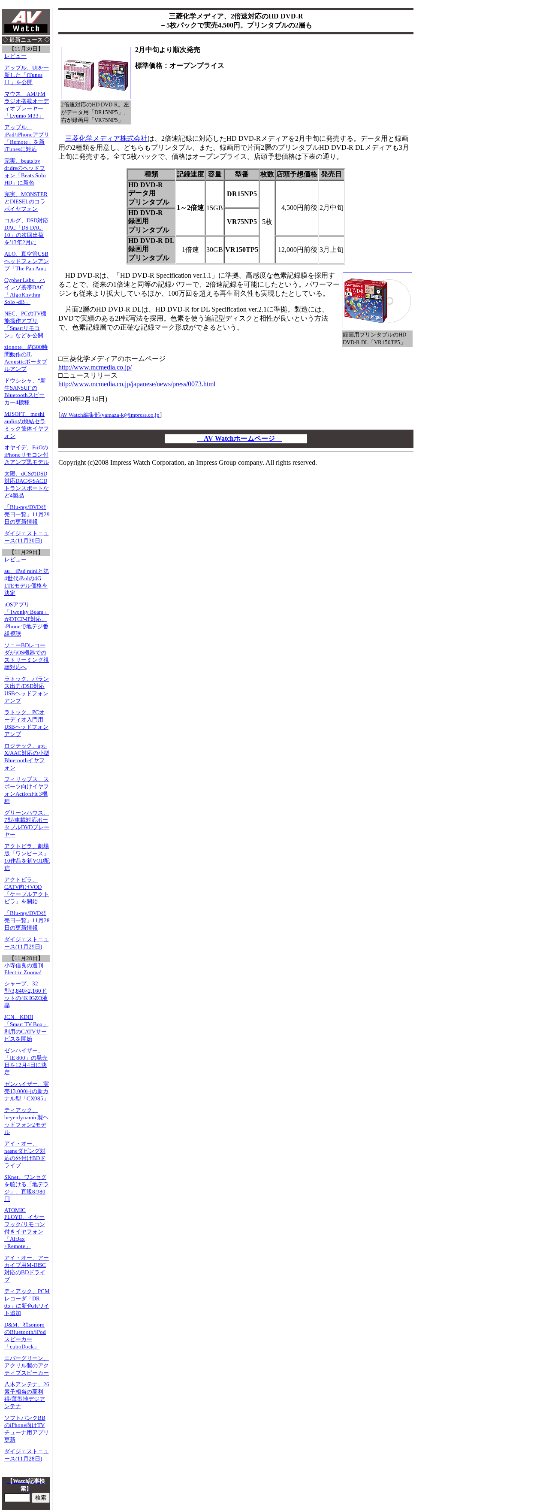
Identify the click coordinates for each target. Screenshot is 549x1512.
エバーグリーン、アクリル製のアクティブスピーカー (26, 1365)
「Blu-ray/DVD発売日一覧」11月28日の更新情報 (27, 920)
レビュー (15, 56)
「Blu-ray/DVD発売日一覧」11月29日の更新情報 (27, 514)
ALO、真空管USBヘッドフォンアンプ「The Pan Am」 (26, 261)
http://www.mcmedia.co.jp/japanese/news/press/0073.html (136, 384)
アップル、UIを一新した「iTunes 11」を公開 (26, 75)
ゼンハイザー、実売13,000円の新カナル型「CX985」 (26, 1091)
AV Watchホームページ (239, 438)
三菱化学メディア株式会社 (106, 138)
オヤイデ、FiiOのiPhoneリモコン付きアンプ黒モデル (26, 455)
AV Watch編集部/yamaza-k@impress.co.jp (110, 415)
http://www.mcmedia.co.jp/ (95, 367)
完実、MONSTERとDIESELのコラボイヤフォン (26, 201)
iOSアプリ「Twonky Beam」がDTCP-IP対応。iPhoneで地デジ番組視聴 (26, 619)
